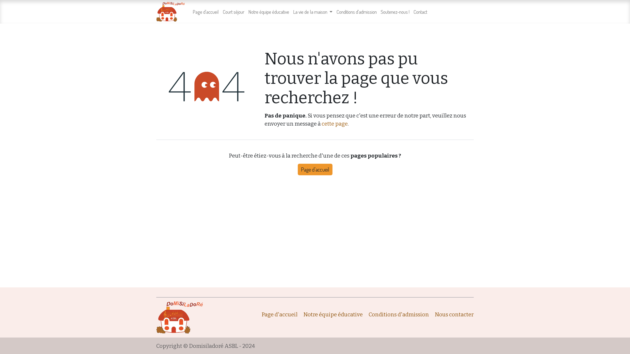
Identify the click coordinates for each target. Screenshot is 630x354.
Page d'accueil (315, 169)
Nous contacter (454, 314)
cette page (335, 123)
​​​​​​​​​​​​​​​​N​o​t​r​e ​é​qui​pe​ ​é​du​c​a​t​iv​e (333, 314)
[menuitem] (206, 11)
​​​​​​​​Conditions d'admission (399, 314)
